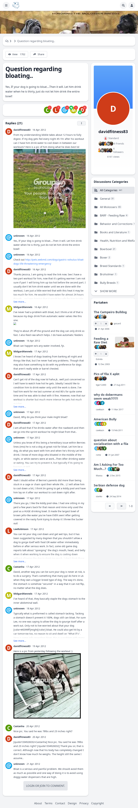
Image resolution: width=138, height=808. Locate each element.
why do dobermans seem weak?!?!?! (108, 396)
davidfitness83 (21, 129)
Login (30, 786)
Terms (49, 803)
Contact (60, 803)
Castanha (18, 566)
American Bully (105, 419)
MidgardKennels (22, 307)
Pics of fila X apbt (106, 374)
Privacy (84, 803)
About (38, 803)
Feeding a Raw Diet (101, 340)
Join (42, 786)
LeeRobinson (20, 529)
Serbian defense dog (109, 485)
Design (72, 803)
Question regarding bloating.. (36, 41)
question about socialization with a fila (111, 442)
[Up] (96, 323)
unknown (19, 235)
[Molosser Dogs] (15, 5)
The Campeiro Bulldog (110, 312)
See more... (19, 301)
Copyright (97, 803)
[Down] (106, 323)
